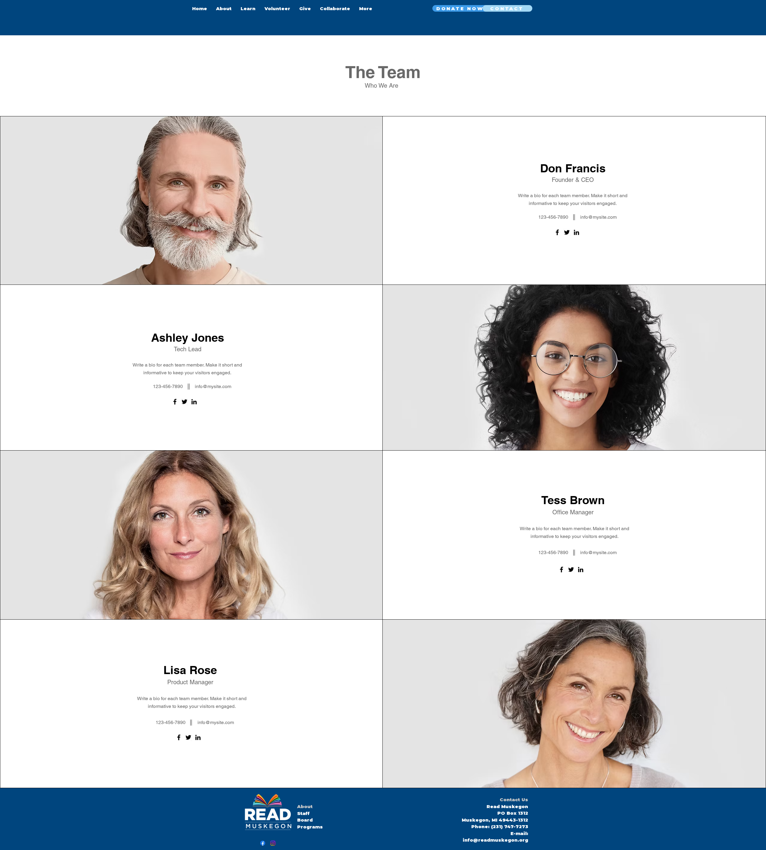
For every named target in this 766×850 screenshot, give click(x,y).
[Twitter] (567, 232)
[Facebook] (557, 232)
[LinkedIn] (576, 232)
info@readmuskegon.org (495, 840)
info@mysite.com (598, 217)
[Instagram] (273, 843)
